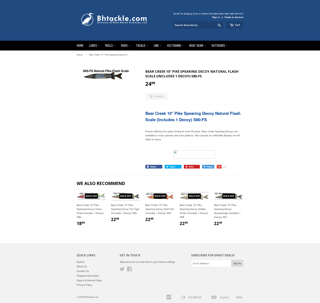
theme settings (167, 262)
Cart (237, 24)
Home (80, 45)
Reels (109, 45)
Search (80, 262)
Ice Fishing (174, 45)
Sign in (216, 17)
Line (157, 45)
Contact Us (83, 271)
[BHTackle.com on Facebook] (129, 270)
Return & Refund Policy (89, 280)
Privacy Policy (84, 284)
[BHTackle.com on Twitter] (122, 270)
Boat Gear (196, 45)
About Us (82, 266)
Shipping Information (88, 275)
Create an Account (233, 17)
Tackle (141, 45)
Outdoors (219, 45)
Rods (124, 45)
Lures (93, 45)
